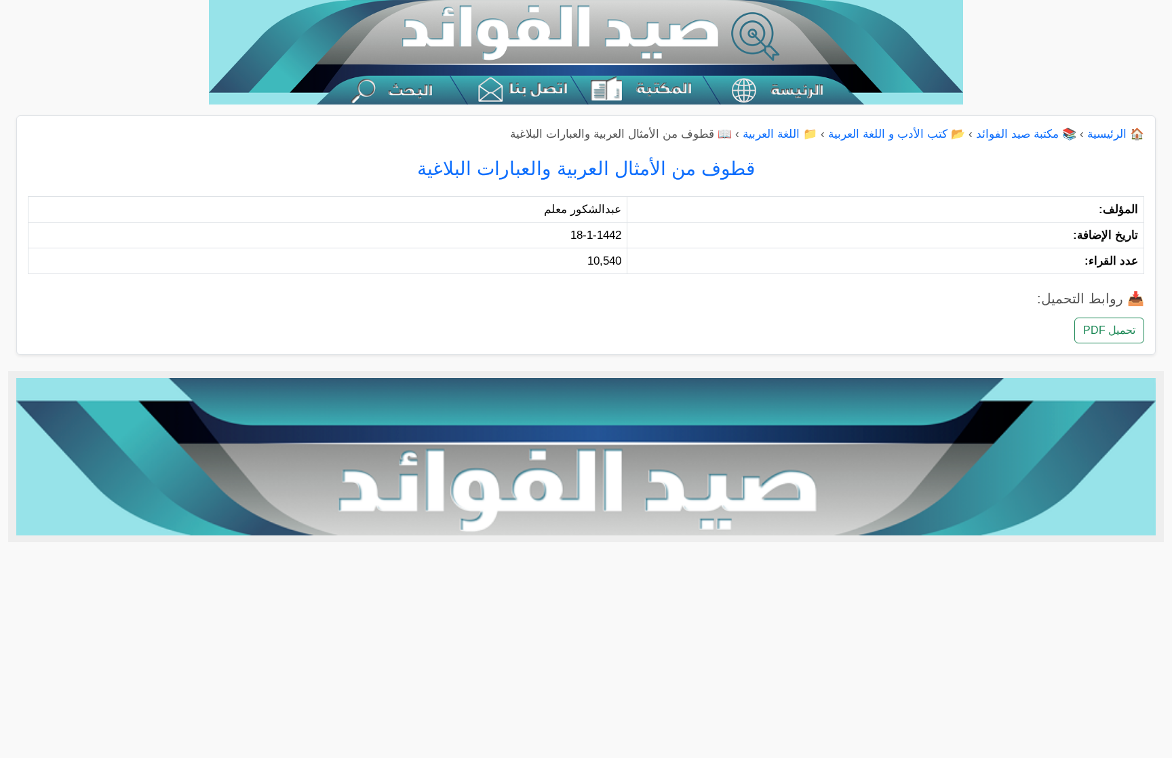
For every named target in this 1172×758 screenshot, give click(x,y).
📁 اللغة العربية (780, 134)
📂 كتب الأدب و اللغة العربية (896, 134)
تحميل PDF (1109, 330)
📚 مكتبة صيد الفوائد (1026, 134)
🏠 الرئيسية (1115, 134)
